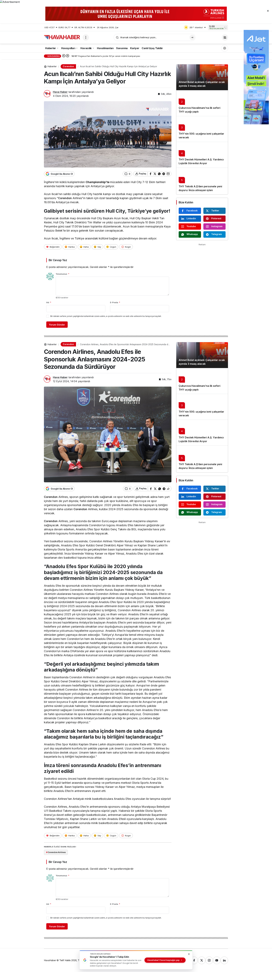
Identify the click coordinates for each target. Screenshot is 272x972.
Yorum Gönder (57, 324)
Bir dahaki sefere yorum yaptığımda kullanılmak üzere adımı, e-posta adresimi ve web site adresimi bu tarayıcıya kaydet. (106, 316)
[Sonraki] (67, 56)
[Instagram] (209, 960)
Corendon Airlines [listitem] (56, 852)
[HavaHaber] (62, 37)
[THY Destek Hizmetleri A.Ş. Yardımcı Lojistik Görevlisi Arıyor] (202, 155)
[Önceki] (64, 56)
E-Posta (115, 302)
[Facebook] (194, 960)
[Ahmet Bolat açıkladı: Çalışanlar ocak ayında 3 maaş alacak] (202, 77)
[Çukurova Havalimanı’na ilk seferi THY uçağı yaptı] (202, 103)
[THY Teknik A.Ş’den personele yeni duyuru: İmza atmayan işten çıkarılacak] (202, 181)
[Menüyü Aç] (86, 37)
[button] (225, 37)
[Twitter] (201, 960)
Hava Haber (60, 92)
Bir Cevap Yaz (58, 260)
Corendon (65, 198)
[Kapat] (267, 10)
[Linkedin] (224, 960)
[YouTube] (217, 960)
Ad (48, 302)
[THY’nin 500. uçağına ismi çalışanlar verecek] (202, 129)
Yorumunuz (62, 274)
